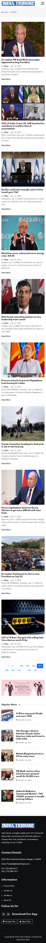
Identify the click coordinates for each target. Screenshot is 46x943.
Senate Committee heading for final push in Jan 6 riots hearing (22, 445)
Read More (5, 79)
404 (21, 666)
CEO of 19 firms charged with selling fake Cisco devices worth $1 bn (22, 639)
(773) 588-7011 (11, 871)
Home (5, 12)
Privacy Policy (9, 886)
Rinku (6, 66)
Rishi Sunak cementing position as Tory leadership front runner (21, 318)
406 (34, 666)
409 (13, 670)
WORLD (14, 12)
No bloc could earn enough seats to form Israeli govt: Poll (22, 191)
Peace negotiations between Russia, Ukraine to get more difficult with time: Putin (21, 510)
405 (27, 666)
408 (6, 670)
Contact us (8, 891)
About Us (7, 900)
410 (19, 670)
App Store (26, 921)
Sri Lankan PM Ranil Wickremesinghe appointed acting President (20, 61)
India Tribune (25, 937)
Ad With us (8, 895)
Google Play (10, 921)
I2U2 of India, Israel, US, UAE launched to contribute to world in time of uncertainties (22, 126)
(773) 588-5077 (10, 868)
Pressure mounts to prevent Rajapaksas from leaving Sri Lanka (21, 382)
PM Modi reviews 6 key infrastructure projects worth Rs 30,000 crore (28, 774)
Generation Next (23, 940)
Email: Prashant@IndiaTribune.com (15, 864)
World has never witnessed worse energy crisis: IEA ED (22, 254)
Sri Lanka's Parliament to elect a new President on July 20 (20, 575)
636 (29, 670)
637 (35, 670)
